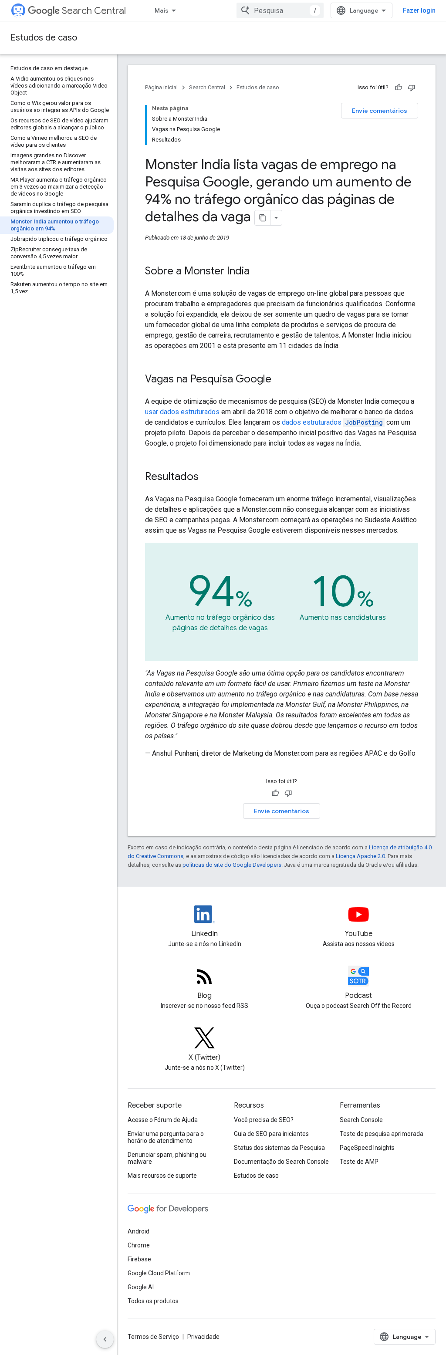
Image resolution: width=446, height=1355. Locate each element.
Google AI (141, 1287)
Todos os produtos (153, 1301)
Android (138, 1231)
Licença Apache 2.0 (360, 856)
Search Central (94, 11)
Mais (162, 10)
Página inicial (161, 87)
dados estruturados (332, 422)
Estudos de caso (43, 37)
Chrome (139, 1245)
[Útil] (398, 87)
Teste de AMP (359, 1161)
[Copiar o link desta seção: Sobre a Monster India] (258, 272)
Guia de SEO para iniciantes (271, 1133)
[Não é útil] (411, 87)
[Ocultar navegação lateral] (105, 1339)
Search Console (361, 1119)
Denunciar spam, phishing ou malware (167, 1158)
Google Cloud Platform (159, 1273)
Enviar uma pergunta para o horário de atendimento (166, 1137)
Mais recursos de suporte (162, 1175)
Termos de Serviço (153, 1336)
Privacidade (203, 1336)
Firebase (139, 1259)
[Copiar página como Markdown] (262, 217)
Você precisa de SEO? (264, 1119)
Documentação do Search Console (281, 1161)
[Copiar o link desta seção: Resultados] (207, 477)
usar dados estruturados (182, 412)
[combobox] (280, 10)
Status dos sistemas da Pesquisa (279, 1147)
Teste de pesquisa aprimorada (381, 1133)
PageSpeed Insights (367, 1147)
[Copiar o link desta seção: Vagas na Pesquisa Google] (280, 380)
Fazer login (419, 10)
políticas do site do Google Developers (231, 865)
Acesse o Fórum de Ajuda (163, 1119)
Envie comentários (379, 111)
